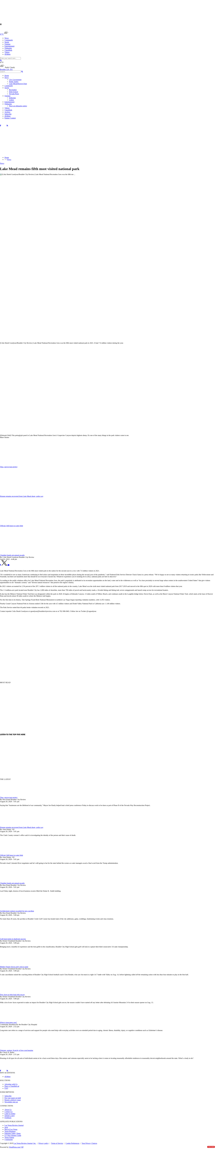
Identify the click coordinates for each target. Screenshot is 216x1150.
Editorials (12, 98)
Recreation (13, 90)
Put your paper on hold (12, 1098)
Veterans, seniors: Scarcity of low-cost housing (16, 1050)
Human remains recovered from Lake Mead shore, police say (21, 827)
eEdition (7, 54)
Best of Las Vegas (10, 1129)
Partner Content (10, 118)
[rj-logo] (22, 29)
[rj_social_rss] (7, 126)
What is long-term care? (8, 1022)
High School (13, 92)
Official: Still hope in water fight (11, 855)
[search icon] (1, 60)
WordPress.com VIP (16, 1147)
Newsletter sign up (11, 1102)
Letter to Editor (9, 1114)
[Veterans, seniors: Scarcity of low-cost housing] (12, 1048)
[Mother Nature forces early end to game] (12, 965)
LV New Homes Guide (12, 1135)
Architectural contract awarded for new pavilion (17, 911)
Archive (7, 112)
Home (6, 76)
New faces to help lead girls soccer (12, 995)
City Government (15, 80)
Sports (6, 42)
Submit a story (9, 1116)
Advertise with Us (10, 1084)
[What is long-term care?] (12, 1020)
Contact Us (8, 1112)
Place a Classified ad (11, 1086)
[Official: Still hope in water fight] (12, 853)
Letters (11, 100)
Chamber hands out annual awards (12, 883)
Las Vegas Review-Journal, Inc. (25, 1143)
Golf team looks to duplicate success (13, 939)
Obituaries (8, 48)
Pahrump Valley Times (12, 1133)
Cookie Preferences (72, 1143)
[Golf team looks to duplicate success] (12, 937)
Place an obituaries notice (18, 106)
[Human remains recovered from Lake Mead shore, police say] (12, 823)
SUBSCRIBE (211, 1147)
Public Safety (13, 82)
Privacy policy (43, 1143)
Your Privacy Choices (89, 1143)
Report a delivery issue (12, 1100)
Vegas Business (10, 1131)
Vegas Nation (9, 1137)
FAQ (6, 1088)
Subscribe (7, 114)
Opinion (7, 44)
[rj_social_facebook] (0, 126)
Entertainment (9, 46)
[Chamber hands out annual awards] (12, 881)
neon (6, 1127)
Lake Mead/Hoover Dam (18, 84)
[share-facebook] (0, 565)
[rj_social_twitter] (4, 126)
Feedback (7, 1118)
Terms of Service (57, 1143)
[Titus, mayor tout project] (12, 795)
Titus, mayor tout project (8, 797)
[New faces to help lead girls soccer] (12, 993)
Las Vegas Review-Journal (14, 1125)
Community (8, 40)
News (6, 38)
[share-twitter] (4, 565)
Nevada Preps (14, 94)
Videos (6, 52)
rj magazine (8, 1139)
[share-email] (8, 565)
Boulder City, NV (6, 69)
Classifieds (8, 50)
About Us (7, 1110)
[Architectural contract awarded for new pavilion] (12, 909)
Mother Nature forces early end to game (14, 967)
